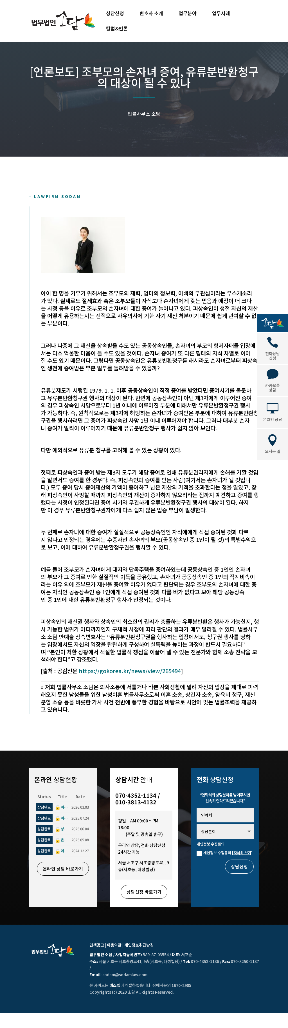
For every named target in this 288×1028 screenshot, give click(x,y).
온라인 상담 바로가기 (63, 868)
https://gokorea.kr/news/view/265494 (130, 671)
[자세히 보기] (242, 852)
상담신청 (115, 14)
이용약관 (114, 945)
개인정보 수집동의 (228, 852)
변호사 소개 (151, 14)
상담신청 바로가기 (144, 891)
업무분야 (188, 14)
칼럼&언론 (117, 29)
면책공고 (96, 945)
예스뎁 (114, 985)
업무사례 (221, 14)
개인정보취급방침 (139, 945)
